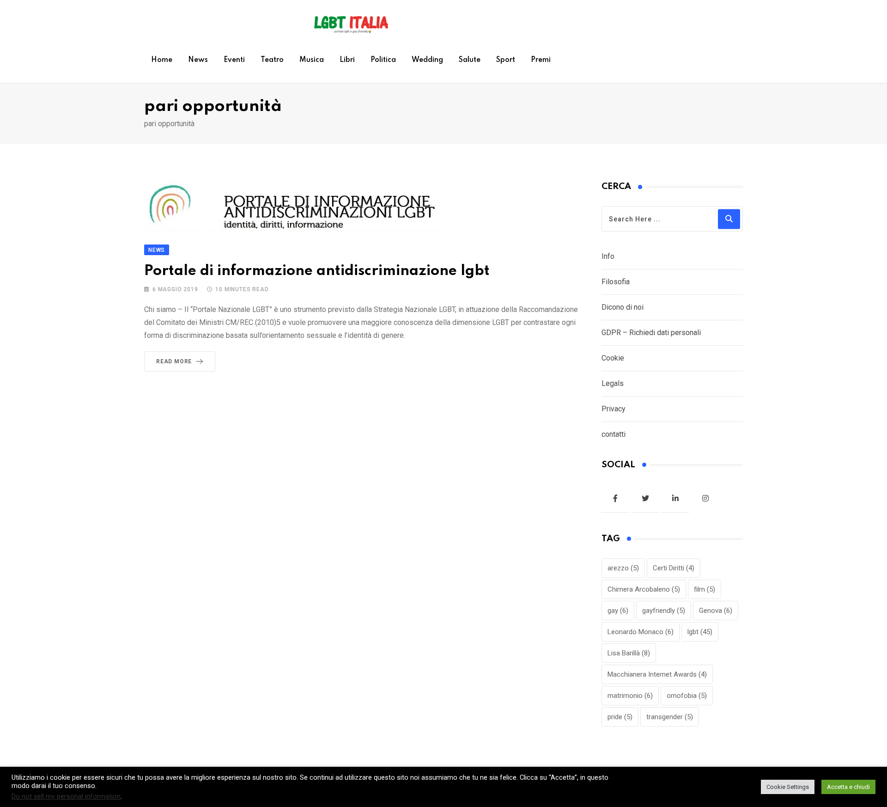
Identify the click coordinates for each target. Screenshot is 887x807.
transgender (669, 717)
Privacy (613, 408)
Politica (383, 60)
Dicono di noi (622, 307)
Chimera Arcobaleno (644, 589)
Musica (311, 60)
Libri (347, 60)
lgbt (699, 632)
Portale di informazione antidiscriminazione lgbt (317, 271)
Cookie (612, 358)
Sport (505, 60)
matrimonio (630, 695)
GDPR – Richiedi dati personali (651, 332)
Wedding (427, 60)
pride (620, 717)
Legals (612, 383)
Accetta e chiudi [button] (848, 786)
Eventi (234, 60)
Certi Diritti (673, 568)
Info (607, 256)
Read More (174, 361)
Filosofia (615, 281)
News (198, 60)
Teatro (272, 60)
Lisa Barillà (629, 653)
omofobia (687, 695)
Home (161, 60)
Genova (715, 610)
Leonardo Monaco (641, 632)
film (704, 589)
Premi (541, 60)
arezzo (623, 568)
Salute (469, 60)
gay (618, 610)
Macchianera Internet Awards (657, 674)
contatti (613, 434)
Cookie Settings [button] (787, 786)
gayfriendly (663, 610)
